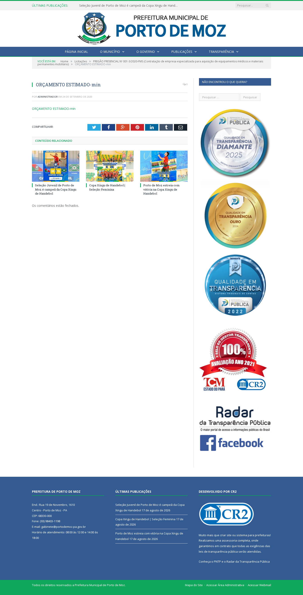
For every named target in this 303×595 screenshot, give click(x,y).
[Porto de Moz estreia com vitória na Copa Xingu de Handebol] (164, 166)
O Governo (145, 51)
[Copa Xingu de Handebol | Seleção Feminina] (110, 166)
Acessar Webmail (259, 585)
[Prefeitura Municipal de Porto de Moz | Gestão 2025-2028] (152, 27)
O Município (110, 51)
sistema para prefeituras (253, 535)
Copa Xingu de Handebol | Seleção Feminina (111, 6)
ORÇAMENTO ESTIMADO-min (53, 108)
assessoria (229, 540)
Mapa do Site (194, 585)
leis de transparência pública (218, 552)
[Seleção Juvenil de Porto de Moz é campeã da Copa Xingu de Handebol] (55, 166)
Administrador (48, 96)
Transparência (221, 51)
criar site (226, 535)
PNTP (217, 561)
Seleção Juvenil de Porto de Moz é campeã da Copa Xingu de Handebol (55, 189)
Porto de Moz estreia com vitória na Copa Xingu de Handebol (161, 189)
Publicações (181, 51)
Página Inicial (76, 51)
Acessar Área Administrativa (225, 585)
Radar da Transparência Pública (248, 561)
